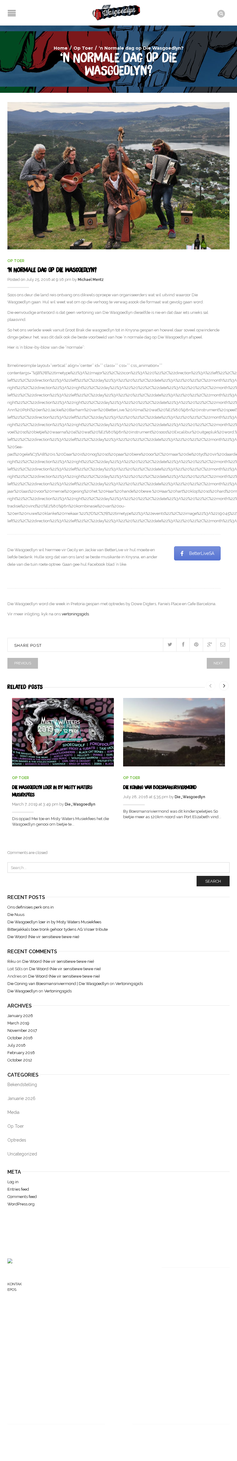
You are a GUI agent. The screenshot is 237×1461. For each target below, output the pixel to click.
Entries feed (18, 1189)
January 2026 (20, 1015)
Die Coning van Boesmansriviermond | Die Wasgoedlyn (58, 983)
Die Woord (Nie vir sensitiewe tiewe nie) (43, 936)
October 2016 (20, 1038)
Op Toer (83, 48)
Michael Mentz (91, 279)
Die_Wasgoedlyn (80, 804)
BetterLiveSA (201, 553)
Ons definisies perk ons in (30, 907)
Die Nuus (15, 914)
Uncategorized (22, 1153)
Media (13, 1112)
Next (218, 663)
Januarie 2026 (21, 1098)
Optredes (16, 1140)
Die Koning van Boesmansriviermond (160, 787)
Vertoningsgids (129, 983)
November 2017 (22, 1030)
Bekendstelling (22, 1084)
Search (213, 881)
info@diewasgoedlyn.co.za (40, 1289)
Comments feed (22, 1196)
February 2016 (21, 1052)
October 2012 (19, 1060)
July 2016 (16, 1045)
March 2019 (18, 1023)
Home (61, 48)
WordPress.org (21, 1204)
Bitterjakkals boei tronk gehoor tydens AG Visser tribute (57, 929)
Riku (11, 961)
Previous (22, 663)
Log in (13, 1182)
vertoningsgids (75, 614)
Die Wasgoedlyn (22, 991)
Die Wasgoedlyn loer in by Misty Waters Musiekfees (54, 922)
